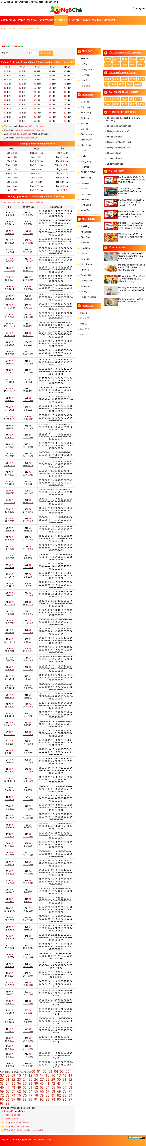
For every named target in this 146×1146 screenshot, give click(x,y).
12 (30, 1075)
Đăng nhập (140, 8)
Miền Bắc (85, 58)
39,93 (133, 64)
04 (56, 1071)
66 (42, 1091)
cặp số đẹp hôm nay (33, 126)
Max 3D (83, 323)
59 (2, 1091)
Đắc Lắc (85, 242)
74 (13, 1095)
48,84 (116, 64)
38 (30, 1083)
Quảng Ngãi (86, 280)
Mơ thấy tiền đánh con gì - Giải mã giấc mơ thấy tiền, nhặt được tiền (130, 256)
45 (70, 1083)
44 (64, 1083)
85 (2, 1099)
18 (64, 1075)
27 (42, 1079)
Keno (82, 334)
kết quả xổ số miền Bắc (20, 134)
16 (53, 1075)
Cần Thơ (85, 101)
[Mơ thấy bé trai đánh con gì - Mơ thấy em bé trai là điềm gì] (111, 290)
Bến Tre (84, 129)
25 (30, 1079)
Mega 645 (85, 313)
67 (47, 1091)
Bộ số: (5, 52)
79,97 (124, 98)
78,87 (133, 104)
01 (39, 1071)
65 (36, 1091)
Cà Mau (84, 150)
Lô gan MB (9, 1111)
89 (25, 1099)
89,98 (133, 79)
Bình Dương (86, 134)
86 (7, 1099)
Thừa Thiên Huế (88, 297)
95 (59, 1099)
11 (25, 1075)
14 (42, 1075)
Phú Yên (85, 270)
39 (36, 1083)
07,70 (108, 59)
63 (25, 1091)
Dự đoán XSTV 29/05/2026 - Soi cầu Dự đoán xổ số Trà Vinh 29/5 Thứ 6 (131, 180)
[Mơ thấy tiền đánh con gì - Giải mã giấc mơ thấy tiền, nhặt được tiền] (111, 256)
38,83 (113, 84)
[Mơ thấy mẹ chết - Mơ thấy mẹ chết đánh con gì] (111, 302)
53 (42, 1087)
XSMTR (9, 46)
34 (7, 1083)
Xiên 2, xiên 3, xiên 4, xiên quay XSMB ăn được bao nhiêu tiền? (130, 191)
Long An (85, 183)
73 (7, 1095)
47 (7, 1087)
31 (64, 1079)
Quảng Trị (85, 291)
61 (13, 1091)
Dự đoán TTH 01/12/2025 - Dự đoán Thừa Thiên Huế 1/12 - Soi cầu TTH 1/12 (131, 225)
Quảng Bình (86, 275)
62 (19, 1091)
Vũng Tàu (85, 210)
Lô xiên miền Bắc (115, 158)
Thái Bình (85, 86)
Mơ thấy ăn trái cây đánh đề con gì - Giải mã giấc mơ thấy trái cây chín (131, 267)
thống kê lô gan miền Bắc (26, 137)
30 (59, 1079)
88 (19, 1099)
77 (30, 1095)
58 (70, 1087)
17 (59, 1075)
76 (25, 1095)
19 (70, 1075)
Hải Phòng (86, 75)
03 (50, 1071)
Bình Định (85, 237)
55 (53, 1087)
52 (36, 1087)
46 (2, 1087)
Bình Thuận (86, 145)
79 (42, 1095)
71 (70, 1091)
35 (13, 1083)
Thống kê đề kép (12, 1115)
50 (25, 1087)
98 (2, 1103)
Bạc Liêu (85, 123)
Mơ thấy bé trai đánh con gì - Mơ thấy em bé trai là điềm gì (131, 290)
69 (59, 1091)
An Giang (85, 118)
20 (2, 1079)
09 (13, 1075)
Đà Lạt (84, 156)
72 (2, 1095)
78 (36, 1095)
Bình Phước (86, 139)
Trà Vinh (85, 199)
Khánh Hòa (86, 232)
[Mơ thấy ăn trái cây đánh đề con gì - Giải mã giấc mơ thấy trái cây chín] (111, 268)
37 (25, 1083)
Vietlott (88, 305)
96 (64, 1099)
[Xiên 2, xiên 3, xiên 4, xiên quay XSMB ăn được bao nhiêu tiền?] (111, 191)
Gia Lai (84, 253)
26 (36, 1079)
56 (59, 1087)
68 (53, 1091)
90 (30, 1099)
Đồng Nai (85, 107)
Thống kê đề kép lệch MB (119, 142)
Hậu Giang (86, 167)
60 (7, 1091)
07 (2, 1075)
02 (44, 1071)
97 (70, 1099)
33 (2, 1083)
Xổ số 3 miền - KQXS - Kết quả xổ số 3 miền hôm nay (130, 235)
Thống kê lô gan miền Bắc (119, 126)
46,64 (138, 84)
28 (47, 1079)
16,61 (108, 104)
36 (19, 1083)
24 (25, 1079)
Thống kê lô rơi (11, 1118)
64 (30, 1091)
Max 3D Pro (85, 329)
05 (62, 1071)
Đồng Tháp (86, 161)
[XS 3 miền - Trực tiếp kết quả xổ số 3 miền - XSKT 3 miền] (66, 13)
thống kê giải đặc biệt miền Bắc (29, 130)
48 (13, 1087)
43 (59, 1083)
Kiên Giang (86, 177)
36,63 (141, 59)
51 (30, 1087)
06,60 (133, 59)
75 (19, 1095)
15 (47, 1075)
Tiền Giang (86, 194)
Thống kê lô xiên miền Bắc (16, 1122)
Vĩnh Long (86, 205)
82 (59, 1095)
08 (7, 1075)
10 (19, 1075)
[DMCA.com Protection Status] (137, 1138)
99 (7, 1103)
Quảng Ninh (86, 69)
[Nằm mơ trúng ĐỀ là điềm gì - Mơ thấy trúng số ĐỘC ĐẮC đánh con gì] (111, 279)
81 (53, 1095)
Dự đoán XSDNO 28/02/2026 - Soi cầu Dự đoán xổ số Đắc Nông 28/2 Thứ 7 (131, 214)
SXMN (20, 46)
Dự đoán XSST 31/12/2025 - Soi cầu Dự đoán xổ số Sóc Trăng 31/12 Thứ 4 (131, 202)
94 (53, 1099)
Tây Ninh (85, 188)
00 (33, 1071)
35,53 (108, 79)
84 (70, 1095)
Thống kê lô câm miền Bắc (16, 1126)
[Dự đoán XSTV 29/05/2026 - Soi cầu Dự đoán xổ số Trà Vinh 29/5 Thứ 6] (111, 180)
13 (36, 1075)
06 (67, 1071)
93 (47, 1099)
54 (47, 1087)
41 (47, 1083)
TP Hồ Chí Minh (88, 172)
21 (7, 1079)
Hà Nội (84, 64)
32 (70, 1079)
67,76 (124, 79)
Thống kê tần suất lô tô (118, 131)
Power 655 (85, 318)
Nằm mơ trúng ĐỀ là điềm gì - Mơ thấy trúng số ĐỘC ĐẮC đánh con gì (131, 279)
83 (64, 1095)
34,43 (129, 84)
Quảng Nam (86, 286)
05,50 (141, 64)
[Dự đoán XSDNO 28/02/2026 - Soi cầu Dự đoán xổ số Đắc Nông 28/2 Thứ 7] (111, 214)
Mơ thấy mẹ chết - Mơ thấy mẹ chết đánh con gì (131, 300)
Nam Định (85, 80)
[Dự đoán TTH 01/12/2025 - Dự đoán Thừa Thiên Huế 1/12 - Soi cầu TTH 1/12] (111, 226)
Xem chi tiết (45, 53)
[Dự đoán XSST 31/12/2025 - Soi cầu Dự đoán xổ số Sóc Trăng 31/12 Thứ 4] (111, 203)
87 (13, 1099)
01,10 (116, 59)
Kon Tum (85, 259)
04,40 (141, 79)
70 (64, 1091)
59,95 (116, 79)
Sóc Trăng (86, 112)
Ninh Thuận (86, 264)
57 (64, 1087)
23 (19, 1079)
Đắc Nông (85, 248)
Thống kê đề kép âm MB (118, 147)
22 (13, 1079)
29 (53, 1079)
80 (47, 1095)
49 (19, 1087)
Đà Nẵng (85, 226)
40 (42, 1083)
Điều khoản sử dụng (42, 1139)
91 (36, 1099)
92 (42, 1099)
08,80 (108, 64)
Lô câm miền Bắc (115, 164)
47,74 (124, 59)
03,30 (124, 64)
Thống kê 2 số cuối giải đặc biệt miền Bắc (24, 1130)
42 (53, 1083)
